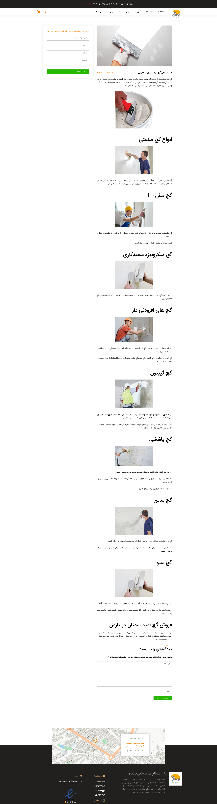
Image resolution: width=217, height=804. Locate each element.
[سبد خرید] (38, 11)
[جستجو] (44, 12)
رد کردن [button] (87, 4)
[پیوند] (176, 14)
